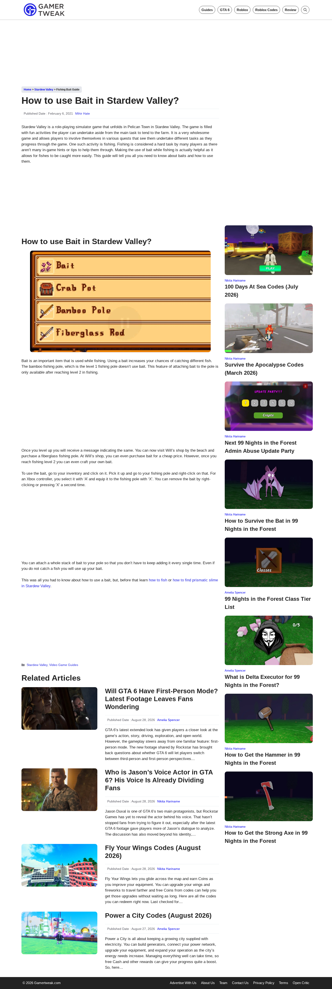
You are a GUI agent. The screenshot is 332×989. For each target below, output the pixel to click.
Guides (207, 10)
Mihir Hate (82, 113)
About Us (208, 983)
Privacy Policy (263, 983)
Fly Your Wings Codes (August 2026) (153, 851)
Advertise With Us (183, 983)
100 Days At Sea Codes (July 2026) (261, 291)
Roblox (242, 10)
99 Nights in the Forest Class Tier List (268, 603)
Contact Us (240, 983)
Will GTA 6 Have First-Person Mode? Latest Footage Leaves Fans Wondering (161, 698)
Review (290, 10)
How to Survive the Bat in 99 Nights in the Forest (261, 525)
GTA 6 (224, 10)
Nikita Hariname (168, 801)
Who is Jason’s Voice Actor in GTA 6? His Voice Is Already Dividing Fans (159, 780)
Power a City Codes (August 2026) (158, 915)
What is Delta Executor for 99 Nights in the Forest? (262, 681)
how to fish (158, 580)
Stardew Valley (43, 89)
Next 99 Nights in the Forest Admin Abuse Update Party (261, 447)
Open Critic (301, 983)
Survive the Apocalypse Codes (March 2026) (264, 369)
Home (27, 89)
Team (223, 983)
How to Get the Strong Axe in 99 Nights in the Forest (266, 837)
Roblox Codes (266, 10)
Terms (283, 983)
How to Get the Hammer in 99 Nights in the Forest (262, 759)
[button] (305, 10)
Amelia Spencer (168, 720)
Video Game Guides (63, 665)
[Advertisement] (166, 51)
